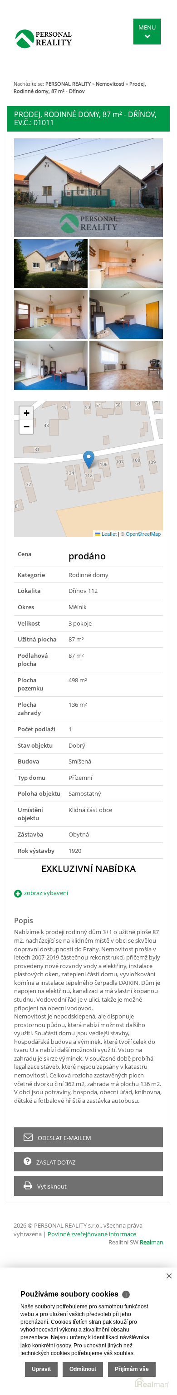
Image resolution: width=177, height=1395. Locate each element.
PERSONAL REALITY (68, 83)
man (151, 1242)
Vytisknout (51, 1186)
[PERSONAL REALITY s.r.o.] (43, 38)
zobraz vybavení (46, 893)
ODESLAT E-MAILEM (63, 1138)
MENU (147, 27)
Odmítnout (82, 1369)
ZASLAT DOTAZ (55, 1162)
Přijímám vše (132, 1369)
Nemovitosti (110, 83)
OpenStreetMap (143, 533)
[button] (88, 459)
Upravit (41, 1369)
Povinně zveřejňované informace (92, 1234)
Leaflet (108, 533)
